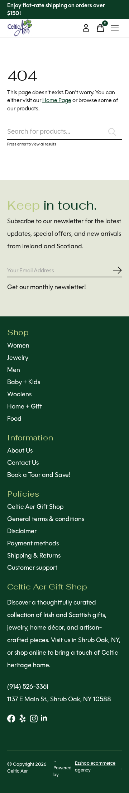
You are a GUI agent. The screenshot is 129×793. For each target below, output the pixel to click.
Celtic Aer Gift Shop (35, 506)
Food (14, 418)
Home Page (56, 100)
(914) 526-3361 (27, 686)
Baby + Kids (23, 382)
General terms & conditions (45, 519)
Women (18, 345)
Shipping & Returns (34, 555)
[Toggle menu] (115, 28)
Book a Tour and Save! (39, 474)
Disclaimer (22, 531)
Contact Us (23, 462)
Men (13, 369)
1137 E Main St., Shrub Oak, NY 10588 (59, 699)
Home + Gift (24, 406)
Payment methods (33, 543)
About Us (20, 450)
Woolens (19, 394)
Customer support (32, 567)
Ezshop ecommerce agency (95, 766)
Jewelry (17, 357)
